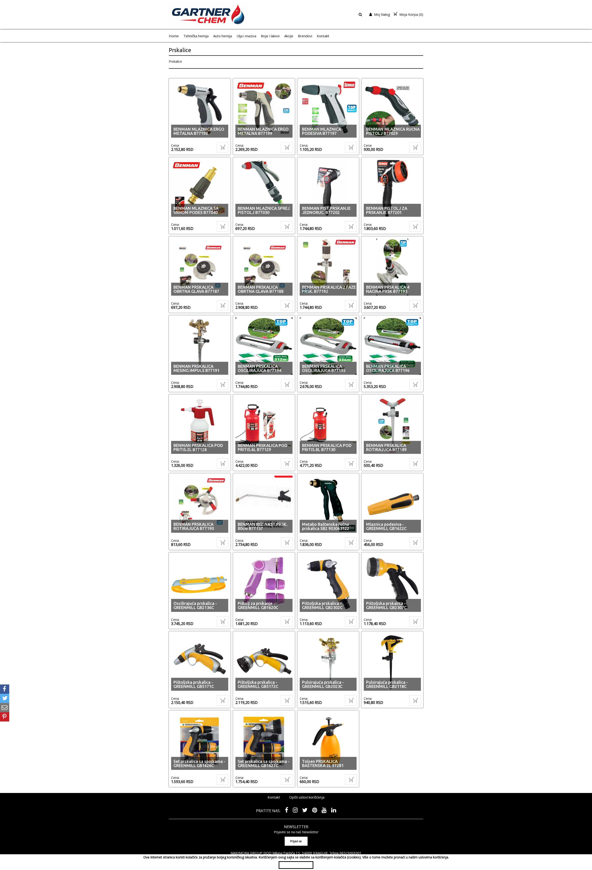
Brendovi (305, 36)
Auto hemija (222, 36)
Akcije (288, 36)
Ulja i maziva (246, 36)
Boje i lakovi (270, 36)
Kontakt (323, 36)
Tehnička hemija (196, 36)
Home (174, 36)
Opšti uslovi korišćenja (306, 798)
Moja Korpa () (410, 14)
